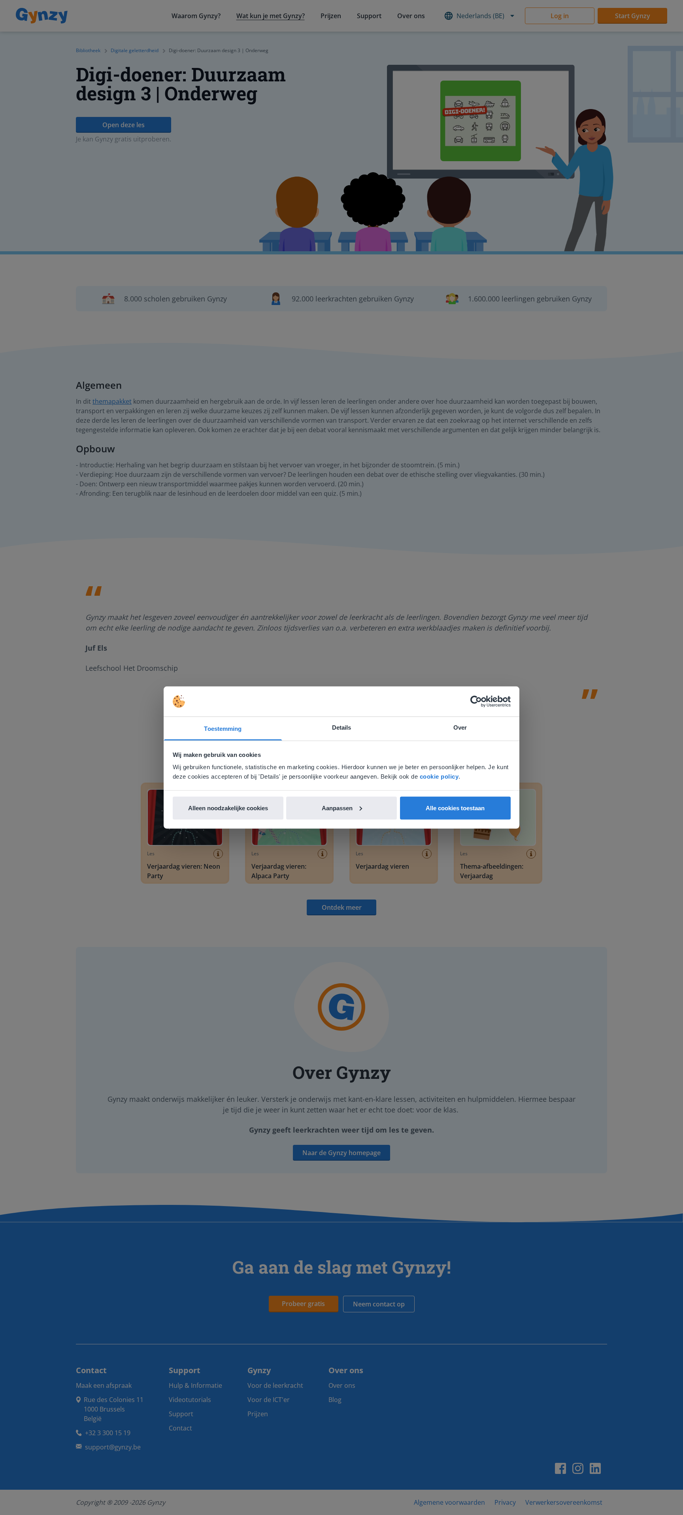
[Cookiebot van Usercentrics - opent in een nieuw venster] (476, 702)
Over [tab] (460, 727)
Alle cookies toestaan (455, 807)
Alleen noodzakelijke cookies (228, 807)
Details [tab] (341, 727)
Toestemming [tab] (223, 728)
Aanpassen (337, 807)
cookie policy (439, 776)
